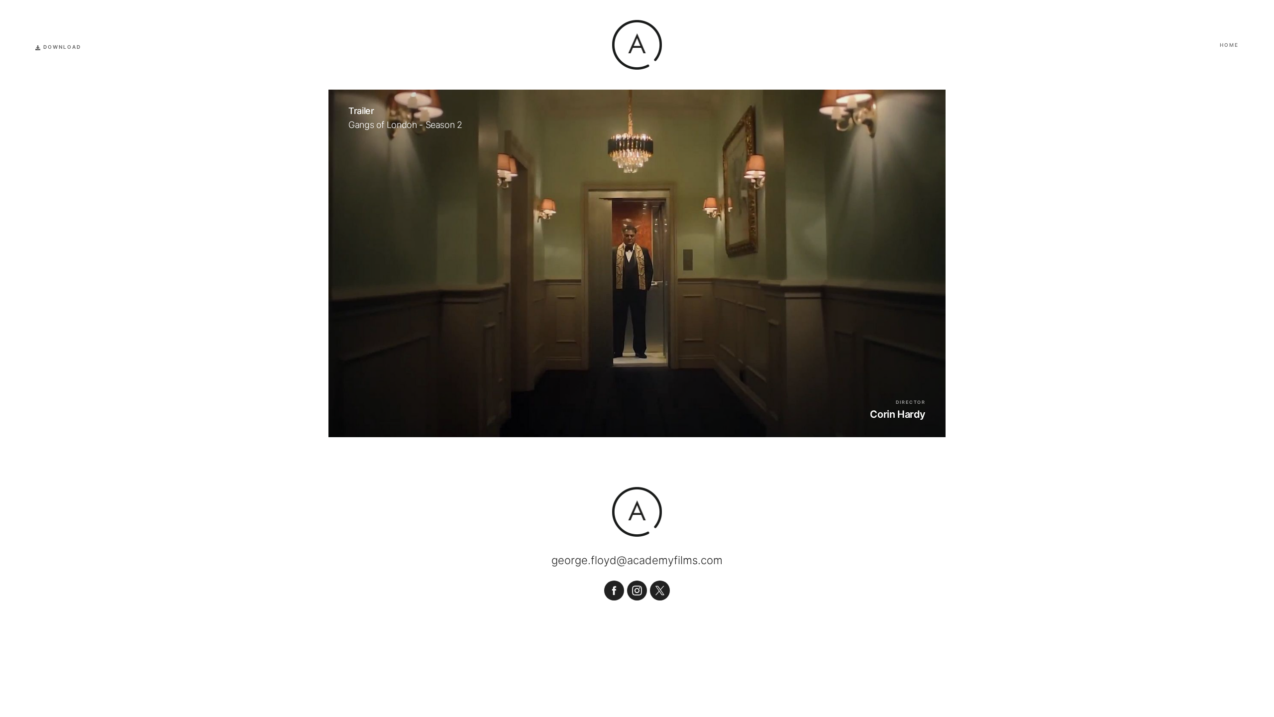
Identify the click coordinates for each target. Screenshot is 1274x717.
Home (1229, 45)
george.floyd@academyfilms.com (637, 560)
